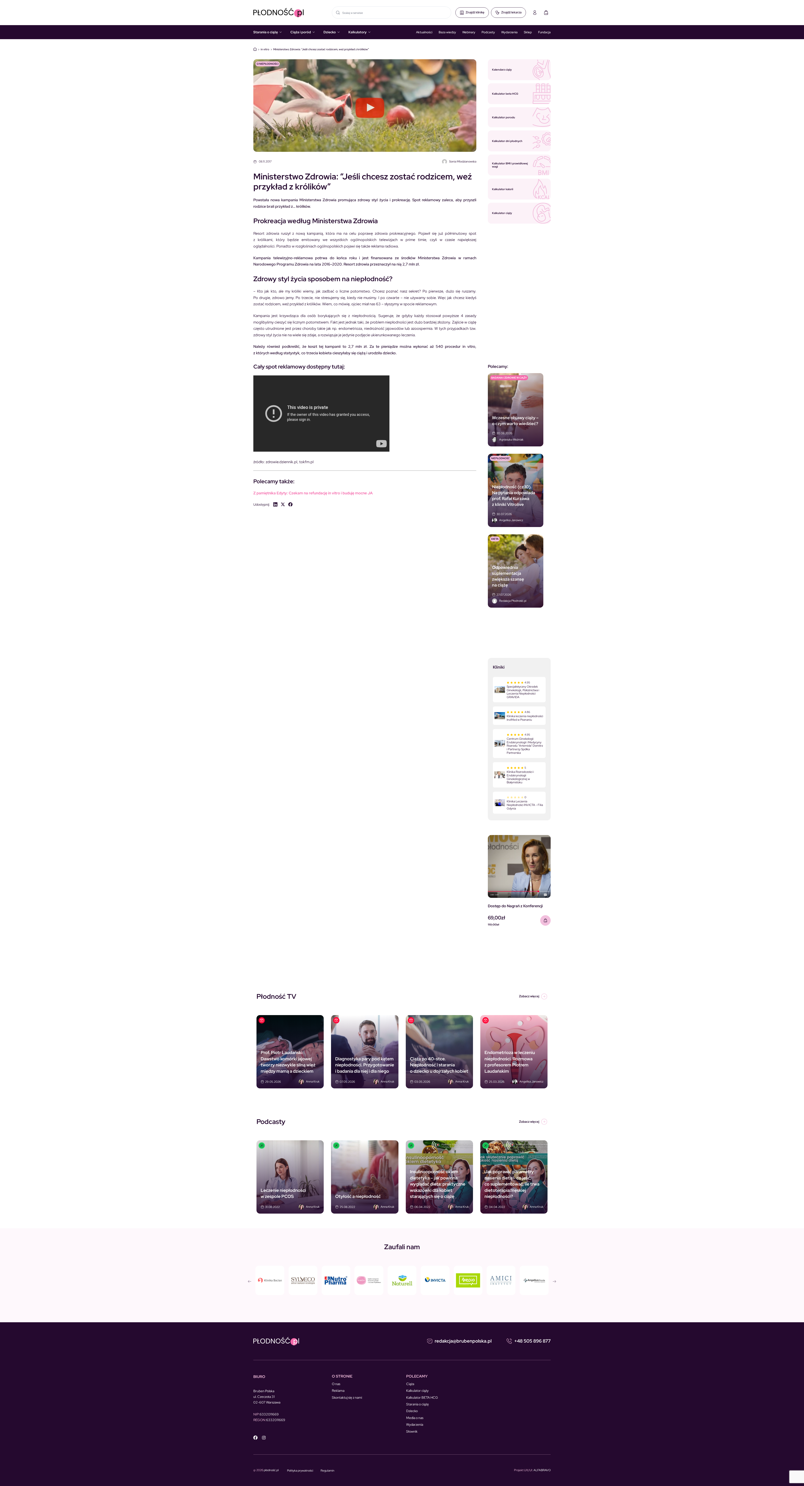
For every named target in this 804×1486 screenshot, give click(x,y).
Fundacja (544, 32)
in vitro (265, 49)
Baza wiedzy (447, 32)
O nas (336, 1384)
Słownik (411, 1431)
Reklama (338, 1390)
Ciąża (410, 1384)
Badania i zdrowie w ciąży (509, 377)
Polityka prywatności (300, 1470)
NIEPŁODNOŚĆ (500, 458)
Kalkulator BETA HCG (422, 1397)
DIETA (495, 539)
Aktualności (424, 32)
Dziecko (329, 32)
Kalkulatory (357, 32)
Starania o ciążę (265, 32)
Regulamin (327, 1470)
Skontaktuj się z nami (347, 1397)
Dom (255, 49)
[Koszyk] (546, 12)
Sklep (528, 32)
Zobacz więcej (529, 996)
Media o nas (414, 1418)
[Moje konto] (534, 12)
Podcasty (488, 32)
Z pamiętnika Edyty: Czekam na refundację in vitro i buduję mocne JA (313, 493)
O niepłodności (267, 64)
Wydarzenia (509, 32)
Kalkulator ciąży (417, 1390)
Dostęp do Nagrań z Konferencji (515, 905)
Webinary (468, 32)
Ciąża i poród (300, 32)
